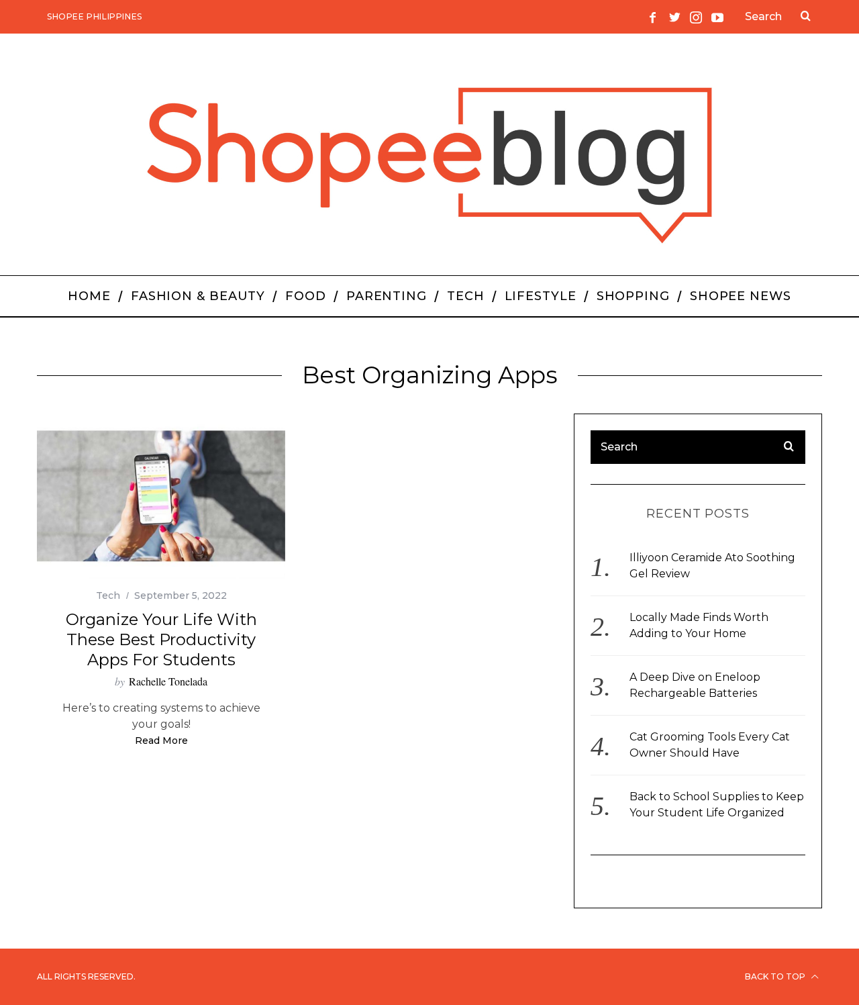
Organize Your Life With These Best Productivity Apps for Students (161, 639)
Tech (108, 595)
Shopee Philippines (94, 16)
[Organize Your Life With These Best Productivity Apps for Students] (161, 496)
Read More (161, 741)
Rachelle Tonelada (168, 681)
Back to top (776, 976)
